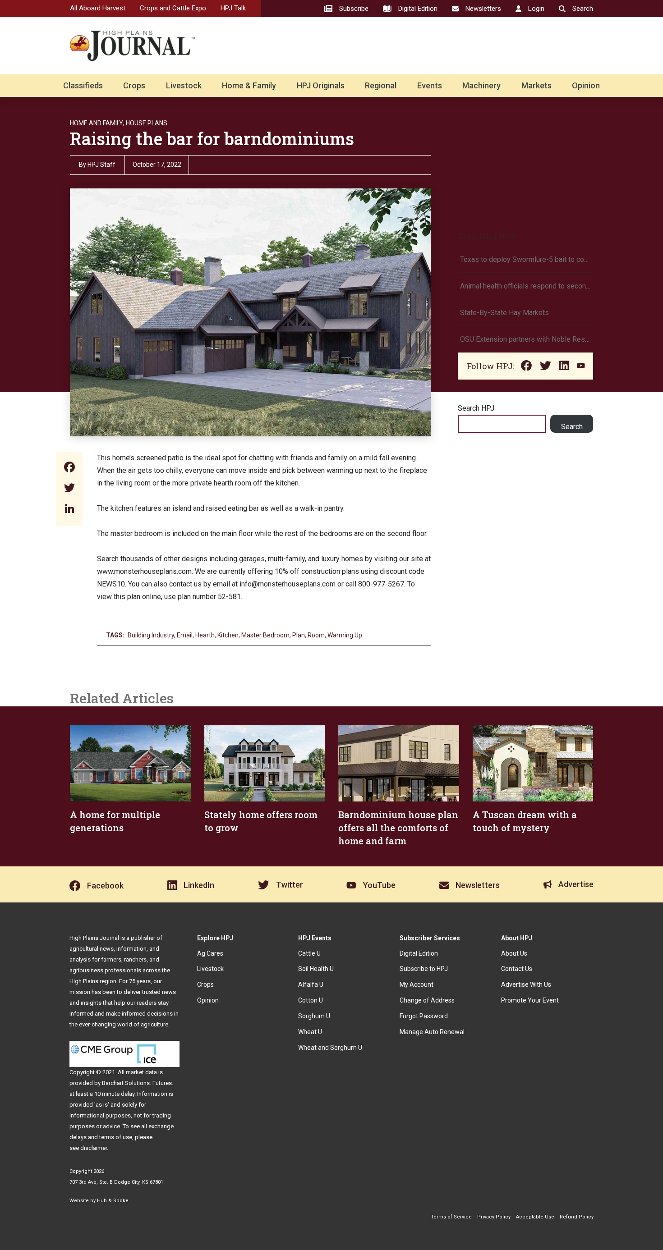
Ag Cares (210, 953)
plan (298, 635)
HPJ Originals (321, 85)
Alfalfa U (310, 984)
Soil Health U (316, 968)
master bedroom (265, 635)
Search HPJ (476, 408)
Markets (536, 85)
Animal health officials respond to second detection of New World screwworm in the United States (525, 286)
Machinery (481, 85)
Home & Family (249, 85)
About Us (514, 953)
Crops (134, 85)
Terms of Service (451, 1217)
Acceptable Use (535, 1217)
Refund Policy (577, 1217)
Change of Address (427, 1000)
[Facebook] (69, 468)
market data (141, 1072)
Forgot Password (424, 1016)
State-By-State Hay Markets (504, 312)
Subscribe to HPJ (424, 968)
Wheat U (310, 1031)
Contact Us (516, 968)
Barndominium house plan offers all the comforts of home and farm (398, 828)
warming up (344, 635)
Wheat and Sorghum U (330, 1047)
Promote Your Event (530, 1000)
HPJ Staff (101, 164)
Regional (380, 85)
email (185, 635)
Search (572, 426)
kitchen (228, 635)
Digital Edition (419, 953)
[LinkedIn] (69, 509)
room (316, 635)
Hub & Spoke (113, 1201)
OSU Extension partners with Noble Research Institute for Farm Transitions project (525, 339)
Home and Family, (97, 123)
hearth (205, 635)
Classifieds (83, 85)
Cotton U (310, 1000)
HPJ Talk (233, 8)
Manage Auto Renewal (432, 1031)
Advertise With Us (526, 984)
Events (429, 85)
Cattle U (309, 953)
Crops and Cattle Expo (173, 8)
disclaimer (93, 1148)
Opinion (586, 85)
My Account (416, 984)
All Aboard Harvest (97, 8)
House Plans (146, 123)
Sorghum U (314, 1016)
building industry (151, 635)
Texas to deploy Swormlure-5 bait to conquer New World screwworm (525, 259)
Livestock (184, 85)
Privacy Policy (494, 1217)
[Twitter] (69, 489)
